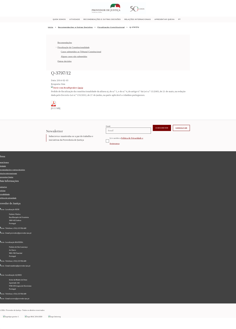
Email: (108, 126)
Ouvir (80, 87)
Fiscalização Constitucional (111, 27)
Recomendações (65, 42)
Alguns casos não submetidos (74, 56)
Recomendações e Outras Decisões (75, 27)
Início (50, 27)
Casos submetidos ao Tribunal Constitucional (81, 51)
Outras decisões (65, 61)
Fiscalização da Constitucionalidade (73, 47)
